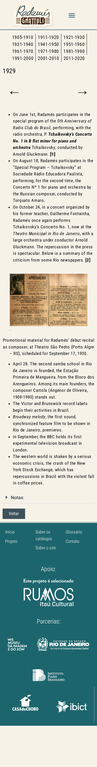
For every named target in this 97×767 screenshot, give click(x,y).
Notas (17, 497)
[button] (71, 15)
